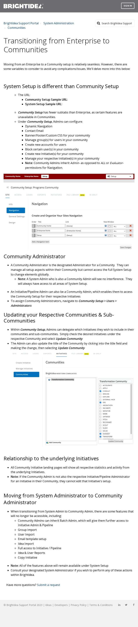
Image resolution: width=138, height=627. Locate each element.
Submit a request (48, 585)
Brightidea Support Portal (21, 23)
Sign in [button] (128, 5)
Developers (61, 605)
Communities (17, 28)
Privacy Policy (78, 605)
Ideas (48, 605)
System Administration (58, 23)
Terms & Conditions (101, 605)
